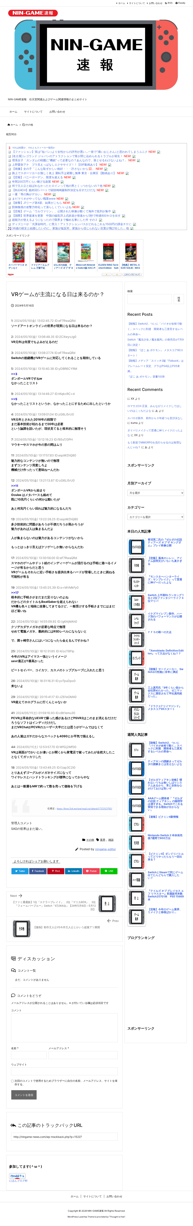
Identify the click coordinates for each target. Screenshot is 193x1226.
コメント (16, 1010)
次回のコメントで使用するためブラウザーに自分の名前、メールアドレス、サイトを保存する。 (66, 1082)
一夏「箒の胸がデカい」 (27, 194)
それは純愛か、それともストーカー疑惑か (33, 147)
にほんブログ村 (18, 1180)
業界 (102, 839)
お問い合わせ (155, 3)
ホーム (121, 3)
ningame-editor (105, 849)
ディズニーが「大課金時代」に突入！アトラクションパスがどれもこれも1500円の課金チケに (72, 224)
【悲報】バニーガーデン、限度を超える (37, 177)
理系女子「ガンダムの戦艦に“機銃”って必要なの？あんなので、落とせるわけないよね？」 (69, 160)
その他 (29, 124)
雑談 (111, 839)
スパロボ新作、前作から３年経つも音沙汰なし (155, 418)
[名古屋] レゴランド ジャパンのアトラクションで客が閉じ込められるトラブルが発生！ (67, 156)
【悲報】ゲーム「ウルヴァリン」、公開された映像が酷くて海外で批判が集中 (61, 211)
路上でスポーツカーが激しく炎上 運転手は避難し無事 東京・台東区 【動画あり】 (64, 173)
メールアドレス (58, 1048)
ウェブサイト (19, 1064)
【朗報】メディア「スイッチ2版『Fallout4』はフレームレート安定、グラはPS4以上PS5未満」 (155, 366)
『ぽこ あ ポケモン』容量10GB (146, 376)
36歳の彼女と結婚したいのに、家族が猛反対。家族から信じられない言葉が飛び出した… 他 (70, 228)
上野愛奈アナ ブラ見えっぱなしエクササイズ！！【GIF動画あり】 (55, 164)
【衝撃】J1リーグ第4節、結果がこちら (37, 203)
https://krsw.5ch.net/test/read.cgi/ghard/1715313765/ (84, 808)
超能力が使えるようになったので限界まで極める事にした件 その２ (55, 220)
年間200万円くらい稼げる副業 (31, 181)
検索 (130, 291)
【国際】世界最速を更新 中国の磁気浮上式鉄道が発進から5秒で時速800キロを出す (66, 215)
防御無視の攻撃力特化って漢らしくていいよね (41, 207)
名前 (14, 1048)
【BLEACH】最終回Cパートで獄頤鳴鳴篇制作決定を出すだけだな (54, 190)
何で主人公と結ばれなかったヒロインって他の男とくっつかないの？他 (57, 186)
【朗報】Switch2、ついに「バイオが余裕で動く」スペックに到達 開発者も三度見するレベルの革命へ (155, 329)
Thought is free (117, 1216)
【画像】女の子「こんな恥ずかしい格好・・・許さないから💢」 (53, 169)
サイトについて (137, 3)
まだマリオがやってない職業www (34, 198)
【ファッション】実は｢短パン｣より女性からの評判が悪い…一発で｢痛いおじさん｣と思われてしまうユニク (80, 152)
